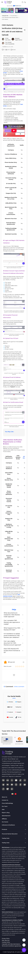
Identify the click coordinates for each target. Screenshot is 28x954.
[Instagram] (16, 784)
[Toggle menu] (24, 950)
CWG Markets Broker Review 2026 (10, 17)
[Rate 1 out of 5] (16, 666)
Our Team (4, 806)
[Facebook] (20, 784)
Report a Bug (5, 812)
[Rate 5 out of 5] (23, 666)
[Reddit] (3, 784)
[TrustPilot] (11, 789)
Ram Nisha (7, 39)
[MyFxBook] (3, 789)
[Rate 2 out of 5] (18, 666)
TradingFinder (5, 15)
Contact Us (5, 800)
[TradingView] (3, 780)
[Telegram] (24, 780)
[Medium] (7, 784)
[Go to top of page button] (24, 945)
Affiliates (4, 818)
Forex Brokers (13, 15)
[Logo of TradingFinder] (8, 2)
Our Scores (5, 822)
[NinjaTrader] (7, 789)
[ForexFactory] (24, 784)
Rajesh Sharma (18, 39)
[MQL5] (7, 780)
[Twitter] (11, 780)
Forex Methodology (7, 803)
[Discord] (11, 784)
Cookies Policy (6, 942)
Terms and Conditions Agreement (11, 946)
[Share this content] (24, 30)
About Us (4, 797)
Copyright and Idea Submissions (11, 944)
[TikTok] (20, 780)
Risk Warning (5, 940)
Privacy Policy (6, 938)
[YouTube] (16, 780)
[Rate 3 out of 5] (19, 666)
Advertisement (6, 815)
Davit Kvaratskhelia (9, 44)
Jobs (3, 809)
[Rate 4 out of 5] (21, 666)
